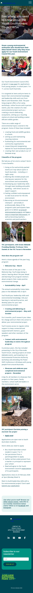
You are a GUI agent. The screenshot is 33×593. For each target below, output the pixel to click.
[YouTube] (19, 538)
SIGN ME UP (10, 564)
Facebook (21, 506)
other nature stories (10, 502)
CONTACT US (16, 526)
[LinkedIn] (9, 538)
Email (6, 556)
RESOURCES (16, 532)
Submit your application (10, 486)
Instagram (7, 508)
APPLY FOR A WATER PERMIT (16, 530)
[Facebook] (24, 538)
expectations (26, 469)
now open (13, 84)
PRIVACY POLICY (16, 528)
